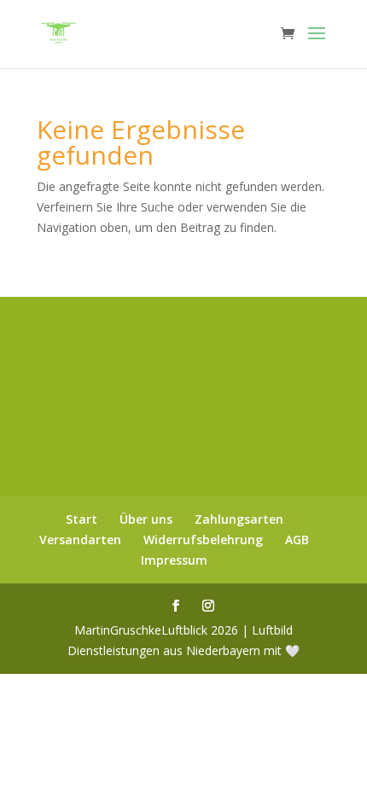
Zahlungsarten (239, 519)
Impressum (174, 560)
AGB (297, 539)
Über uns (145, 519)
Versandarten (80, 539)
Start (81, 519)
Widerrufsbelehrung (203, 539)
